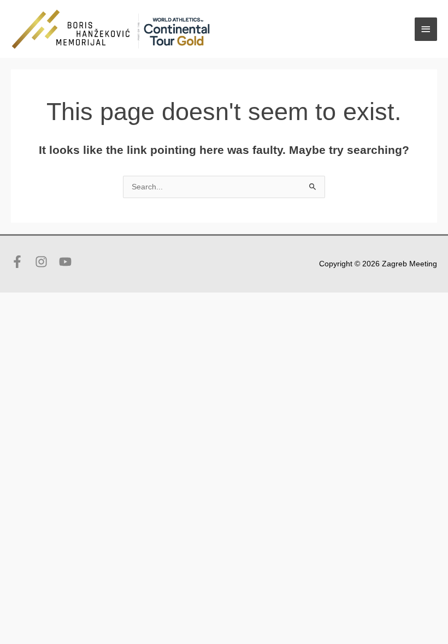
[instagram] (46, 261)
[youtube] (67, 261)
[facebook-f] (22, 261)
